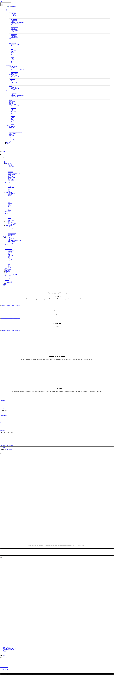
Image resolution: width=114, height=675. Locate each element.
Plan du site (5, 650)
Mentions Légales (6, 647)
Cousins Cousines (4, 667)
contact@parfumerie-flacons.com (7, 447)
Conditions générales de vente (8, 649)
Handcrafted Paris (4, 669)
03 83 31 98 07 (9, 449)
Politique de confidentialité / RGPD (9, 648)
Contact (4, 651)
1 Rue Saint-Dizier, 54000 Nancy (7, 445)
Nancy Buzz (3, 671)
